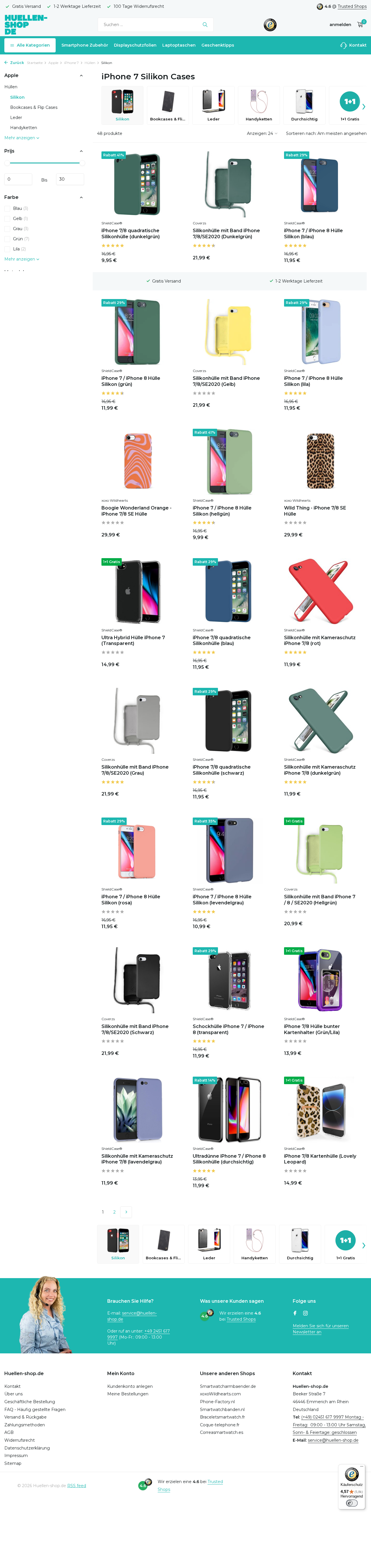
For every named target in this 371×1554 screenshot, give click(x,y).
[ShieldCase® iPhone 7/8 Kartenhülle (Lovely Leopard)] (321, 1110)
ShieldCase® (111, 223)
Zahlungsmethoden (24, 1424)
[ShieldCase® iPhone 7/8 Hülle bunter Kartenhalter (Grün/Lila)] (321, 980)
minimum (18, 179)
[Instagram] (305, 1313)
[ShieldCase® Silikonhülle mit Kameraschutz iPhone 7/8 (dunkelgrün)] (321, 721)
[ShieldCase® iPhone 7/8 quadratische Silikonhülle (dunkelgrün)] (138, 184)
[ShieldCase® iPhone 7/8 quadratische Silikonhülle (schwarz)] (230, 721)
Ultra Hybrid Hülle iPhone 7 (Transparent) (133, 640)
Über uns (13, 1394)
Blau (20, 208)
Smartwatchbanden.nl (222, 1409)
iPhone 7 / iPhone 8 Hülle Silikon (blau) (313, 233)
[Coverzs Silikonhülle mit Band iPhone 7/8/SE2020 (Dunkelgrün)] (230, 184)
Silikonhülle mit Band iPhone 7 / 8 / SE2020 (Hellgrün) (319, 900)
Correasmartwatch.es (221, 1432)
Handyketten (23, 127)
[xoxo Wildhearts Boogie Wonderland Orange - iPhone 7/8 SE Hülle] (138, 462)
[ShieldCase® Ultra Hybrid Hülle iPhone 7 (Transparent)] (138, 591)
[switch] (352, 1503)
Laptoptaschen (179, 45)
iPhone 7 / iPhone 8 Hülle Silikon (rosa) (130, 900)
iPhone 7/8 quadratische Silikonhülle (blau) (222, 640)
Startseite (35, 63)
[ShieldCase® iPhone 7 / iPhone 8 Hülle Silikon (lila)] (321, 332)
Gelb (20, 218)
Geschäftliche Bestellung (29, 1401)
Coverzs (199, 223)
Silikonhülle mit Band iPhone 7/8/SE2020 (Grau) (135, 770)
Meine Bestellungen (127, 1394)
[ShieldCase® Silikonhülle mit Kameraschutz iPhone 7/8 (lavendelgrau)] (138, 1110)
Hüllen (90, 63)
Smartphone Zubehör (84, 45)
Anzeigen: (257, 133)
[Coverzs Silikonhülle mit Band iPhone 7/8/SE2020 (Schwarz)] (138, 980)
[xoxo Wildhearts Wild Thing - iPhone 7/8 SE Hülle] (321, 462)
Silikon (17, 97)
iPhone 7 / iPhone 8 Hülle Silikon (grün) (130, 381)
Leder (16, 117)
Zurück (16, 63)
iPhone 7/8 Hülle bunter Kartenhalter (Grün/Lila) (312, 1029)
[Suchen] (205, 25)
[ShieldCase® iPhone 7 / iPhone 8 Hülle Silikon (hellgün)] (230, 462)
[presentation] (364, 105)
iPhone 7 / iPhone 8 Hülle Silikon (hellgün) (222, 511)
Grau (20, 228)
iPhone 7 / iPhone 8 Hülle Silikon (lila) (313, 381)
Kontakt (357, 45)
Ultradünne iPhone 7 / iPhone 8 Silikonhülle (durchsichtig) (229, 1159)
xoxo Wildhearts (114, 500)
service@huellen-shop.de (333, 1440)
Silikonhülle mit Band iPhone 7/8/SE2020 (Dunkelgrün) (226, 233)
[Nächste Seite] (126, 1212)
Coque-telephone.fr (219, 1424)
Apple (53, 63)
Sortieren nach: (301, 133)
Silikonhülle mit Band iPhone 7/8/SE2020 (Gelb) (226, 381)
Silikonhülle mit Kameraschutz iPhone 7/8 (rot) (320, 640)
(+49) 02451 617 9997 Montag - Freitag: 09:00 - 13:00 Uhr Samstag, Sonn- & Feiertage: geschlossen (329, 1424)
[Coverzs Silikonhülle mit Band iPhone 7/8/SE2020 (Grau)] (138, 721)
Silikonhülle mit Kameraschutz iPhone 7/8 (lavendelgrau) (137, 1159)
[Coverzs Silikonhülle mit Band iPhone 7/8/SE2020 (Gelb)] (230, 332)
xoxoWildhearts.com (220, 1394)
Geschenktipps (217, 45)
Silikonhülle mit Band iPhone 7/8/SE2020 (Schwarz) (135, 1029)
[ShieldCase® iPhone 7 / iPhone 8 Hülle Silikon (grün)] (138, 332)
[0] (358, 24)
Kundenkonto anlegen (130, 1386)
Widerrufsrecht (19, 1440)
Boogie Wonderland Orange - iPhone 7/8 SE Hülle (136, 511)
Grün (21, 238)
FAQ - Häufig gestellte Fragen (35, 1409)
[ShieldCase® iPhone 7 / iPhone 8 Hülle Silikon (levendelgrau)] (230, 851)
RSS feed (76, 1485)
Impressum (16, 1455)
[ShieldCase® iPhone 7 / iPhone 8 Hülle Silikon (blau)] (321, 184)
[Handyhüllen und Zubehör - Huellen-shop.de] (26, 24)
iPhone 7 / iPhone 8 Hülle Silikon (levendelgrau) (222, 900)
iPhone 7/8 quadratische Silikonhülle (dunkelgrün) (130, 233)
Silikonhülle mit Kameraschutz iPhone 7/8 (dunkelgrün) (320, 770)
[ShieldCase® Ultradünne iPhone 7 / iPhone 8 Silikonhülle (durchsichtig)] (230, 1110)
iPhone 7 (71, 63)
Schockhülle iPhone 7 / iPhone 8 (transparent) (228, 1029)
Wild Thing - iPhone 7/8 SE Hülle (315, 511)
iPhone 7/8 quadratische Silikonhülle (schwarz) (222, 770)
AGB (9, 1432)
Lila (19, 249)
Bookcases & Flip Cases (33, 107)
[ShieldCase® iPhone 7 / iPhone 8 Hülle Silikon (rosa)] (138, 851)
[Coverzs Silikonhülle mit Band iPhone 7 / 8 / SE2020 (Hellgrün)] (321, 851)
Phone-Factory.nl (217, 1401)
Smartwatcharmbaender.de (228, 1386)
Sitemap (12, 1463)
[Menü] (361, 1467)
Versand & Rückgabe (25, 1417)
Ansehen (252, 663)
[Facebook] (295, 1313)
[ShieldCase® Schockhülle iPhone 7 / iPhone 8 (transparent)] (230, 980)
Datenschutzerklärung (27, 1448)
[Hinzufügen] (165, 257)
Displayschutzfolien (135, 45)
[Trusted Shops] (270, 24)
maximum (70, 179)
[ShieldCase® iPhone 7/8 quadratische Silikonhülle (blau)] (230, 591)
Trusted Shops (352, 6)
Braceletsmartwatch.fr (222, 1417)
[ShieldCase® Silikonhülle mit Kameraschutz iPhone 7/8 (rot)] (321, 591)
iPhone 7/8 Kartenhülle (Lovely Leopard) (320, 1159)
